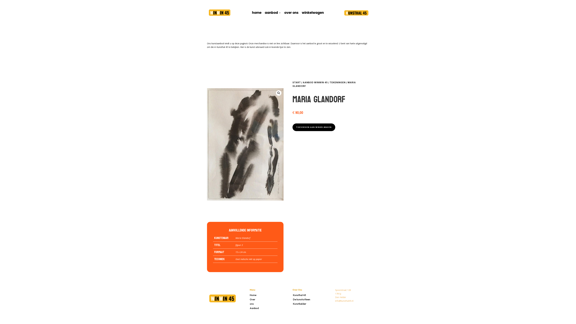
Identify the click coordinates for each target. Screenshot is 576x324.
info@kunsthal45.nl (344, 300)
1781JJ (338, 293)
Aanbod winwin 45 (315, 82)
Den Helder (340, 297)
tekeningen (338, 82)
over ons (291, 13)
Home (253, 295)
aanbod (271, 13)
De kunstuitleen (301, 299)
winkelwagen (313, 13)
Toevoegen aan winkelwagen (314, 127)
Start (296, 82)
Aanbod (254, 308)
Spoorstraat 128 (343, 290)
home (256, 13)
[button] (278, 93)
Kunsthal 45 (299, 295)
